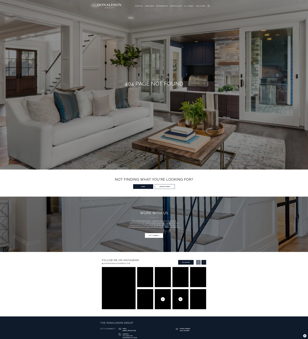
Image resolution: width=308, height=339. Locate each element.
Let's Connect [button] (154, 235)
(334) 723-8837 (184, 330)
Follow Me (186, 262)
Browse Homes (165, 186)
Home (143, 186)
